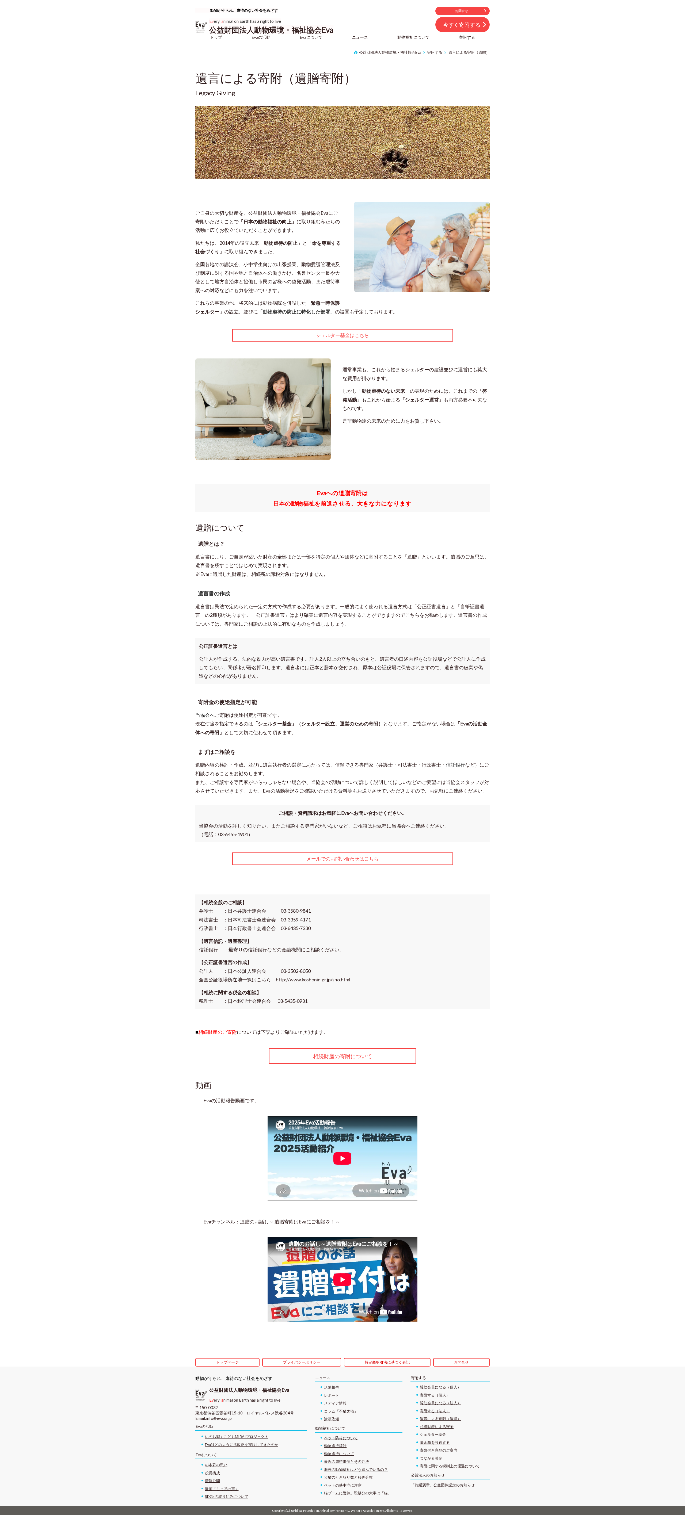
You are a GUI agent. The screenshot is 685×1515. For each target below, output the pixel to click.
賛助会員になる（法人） (440, 1403)
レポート (331, 1395)
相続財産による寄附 (437, 1426)
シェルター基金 (433, 1434)
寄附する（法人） (435, 1411)
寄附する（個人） (435, 1395)
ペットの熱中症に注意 (342, 1485)
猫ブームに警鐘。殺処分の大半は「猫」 (357, 1493)
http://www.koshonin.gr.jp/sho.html (313, 979)
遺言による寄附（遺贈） (440, 1418)
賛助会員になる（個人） (440, 1387)
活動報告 (331, 1387)
